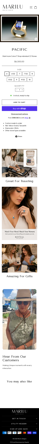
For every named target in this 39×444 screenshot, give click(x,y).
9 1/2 (23, 79)
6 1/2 (13, 74)
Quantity (19, 86)
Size (19, 70)
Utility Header (19, 424)
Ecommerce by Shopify (22, 442)
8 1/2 (10, 79)
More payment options (19, 114)
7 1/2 (26, 74)
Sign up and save (19, 429)
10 (30, 79)
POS (11, 442)
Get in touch (19, 419)
